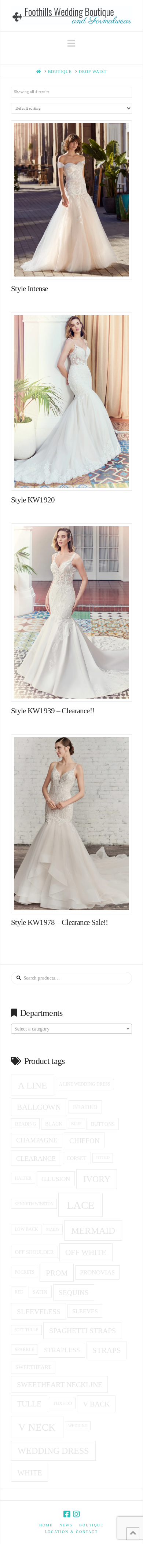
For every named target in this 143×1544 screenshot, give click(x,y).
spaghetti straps (82, 1331)
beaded (85, 1107)
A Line (32, 1085)
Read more (75, 266)
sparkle (24, 1349)
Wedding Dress (53, 1451)
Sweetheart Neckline (59, 1384)
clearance (36, 1158)
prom (57, 1273)
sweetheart (33, 1367)
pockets (24, 1272)
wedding (78, 1426)
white (29, 1472)
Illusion (56, 1178)
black (53, 1124)
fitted (102, 1158)
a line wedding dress (84, 1084)
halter (23, 1178)
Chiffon (84, 1141)
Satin (40, 1292)
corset (77, 1158)
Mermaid (93, 1231)
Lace (81, 1205)
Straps (106, 1350)
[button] (71, 43)
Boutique (91, 1525)
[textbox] (71, 1029)
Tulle (29, 1404)
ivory (96, 1179)
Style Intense (29, 289)
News (66, 1525)
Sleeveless (38, 1311)
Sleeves (85, 1311)
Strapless (62, 1350)
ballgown (39, 1107)
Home (46, 1525)
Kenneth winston (34, 1203)
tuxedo (62, 1403)
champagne (36, 1140)
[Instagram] (76, 1514)
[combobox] (71, 1029)
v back (96, 1404)
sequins (74, 1292)
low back (26, 1229)
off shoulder (34, 1252)
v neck (37, 1427)
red (19, 1292)
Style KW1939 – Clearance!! (52, 711)
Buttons (103, 1124)
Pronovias (97, 1272)
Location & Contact (71, 1532)
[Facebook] (66, 1514)
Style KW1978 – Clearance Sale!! (59, 922)
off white (85, 1252)
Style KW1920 (33, 500)
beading (25, 1124)
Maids (52, 1229)
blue (76, 1124)
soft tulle (26, 1330)
